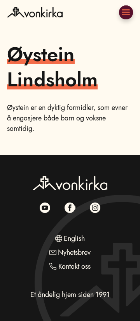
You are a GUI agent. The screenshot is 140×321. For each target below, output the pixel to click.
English (74, 238)
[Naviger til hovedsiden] (35, 22)
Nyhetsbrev (74, 252)
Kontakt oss (74, 266)
